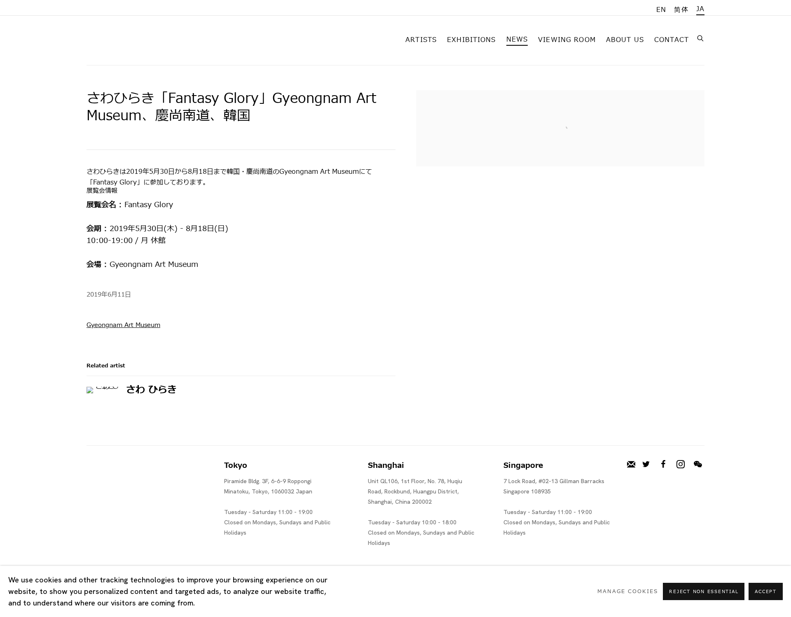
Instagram (680, 464)
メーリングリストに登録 (631, 464)
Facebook (663, 464)
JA (700, 9)
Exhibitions (471, 40)
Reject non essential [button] (703, 591)
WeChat (697, 464)
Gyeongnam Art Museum (123, 325)
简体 (681, 10)
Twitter (646, 464)
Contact (671, 40)
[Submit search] (700, 37)
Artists (421, 40)
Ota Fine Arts (130, 38)
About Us (625, 40)
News (517, 39)
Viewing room (567, 40)
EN (661, 10)
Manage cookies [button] (627, 591)
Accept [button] (766, 591)
